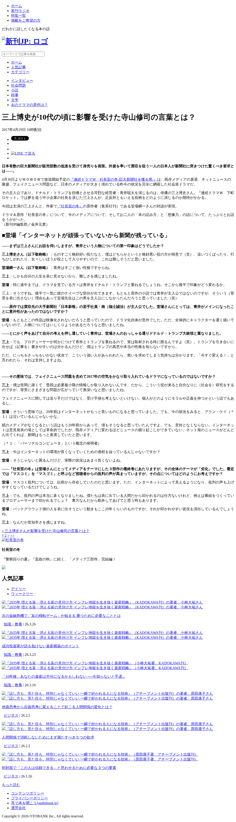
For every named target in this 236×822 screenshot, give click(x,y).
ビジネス (11, 715)
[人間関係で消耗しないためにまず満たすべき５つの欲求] (107, 724)
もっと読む (11, 785)
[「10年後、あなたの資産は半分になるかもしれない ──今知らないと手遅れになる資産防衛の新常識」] (95, 663)
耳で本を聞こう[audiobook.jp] (34, 803)
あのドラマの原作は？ (29, 105)
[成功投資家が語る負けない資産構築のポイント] (102, 633)
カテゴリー (20, 72)
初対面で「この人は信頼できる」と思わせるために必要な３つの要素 (59, 768)
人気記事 (18, 67)
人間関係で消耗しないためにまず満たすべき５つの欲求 (48, 737)
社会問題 (18, 85)
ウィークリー (22, 594)
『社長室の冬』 (70, 206)
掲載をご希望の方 (26, 20)
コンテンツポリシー (27, 793)
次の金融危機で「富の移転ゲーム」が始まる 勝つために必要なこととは (61, 616)
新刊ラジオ (20, 11)
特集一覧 (18, 16)
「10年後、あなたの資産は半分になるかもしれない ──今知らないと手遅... (63, 676)
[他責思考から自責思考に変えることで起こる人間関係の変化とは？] (107, 693)
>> (12, 535)
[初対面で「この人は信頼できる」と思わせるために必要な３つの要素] (100, 754)
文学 (14, 100)
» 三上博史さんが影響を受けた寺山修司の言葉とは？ (45, 531)
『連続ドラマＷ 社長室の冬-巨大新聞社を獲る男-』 (113, 179)
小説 (14, 90)
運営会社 (18, 808)
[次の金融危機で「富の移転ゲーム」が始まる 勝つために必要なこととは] (102, 602)
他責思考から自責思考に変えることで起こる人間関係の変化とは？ (57, 707)
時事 (14, 95)
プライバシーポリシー (29, 798)
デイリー (18, 589)
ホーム (16, 6)
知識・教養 (13, 624)
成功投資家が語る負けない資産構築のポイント (40, 646)
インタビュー (22, 80)
